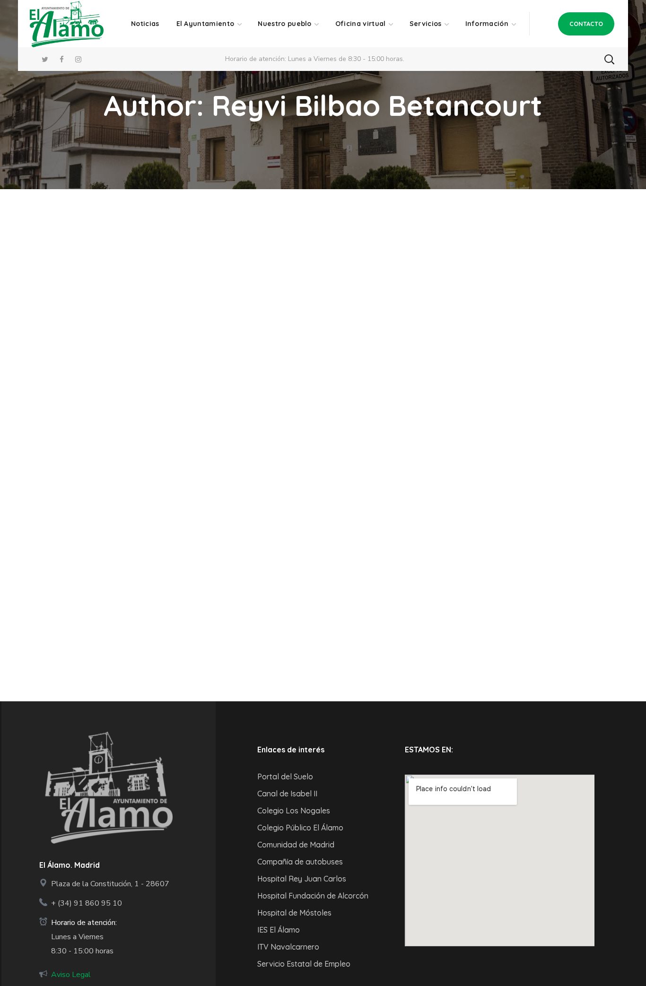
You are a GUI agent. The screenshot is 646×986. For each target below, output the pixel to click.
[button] (586, 24)
